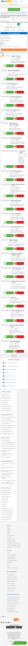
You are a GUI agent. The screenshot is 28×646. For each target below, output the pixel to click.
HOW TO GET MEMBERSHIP (12, 554)
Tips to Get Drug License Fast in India (8, 467)
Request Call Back (21, 642)
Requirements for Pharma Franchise (7, 477)
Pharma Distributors (10, 590)
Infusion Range (5, 502)
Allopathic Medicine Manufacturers (13, 602)
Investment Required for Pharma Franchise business (8, 474)
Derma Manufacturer (6, 423)
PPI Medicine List (5, 500)
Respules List (4, 504)
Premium (19, 27)
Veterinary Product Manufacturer (8, 425)
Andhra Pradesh (20, 30)
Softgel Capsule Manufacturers (12, 600)
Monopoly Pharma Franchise (12, 579)
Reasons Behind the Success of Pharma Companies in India (8, 483)
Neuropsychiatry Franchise (7, 406)
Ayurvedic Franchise (6, 394)
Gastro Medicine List (6, 494)
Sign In (21, 1)
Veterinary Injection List (6, 490)
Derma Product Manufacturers (12, 604)
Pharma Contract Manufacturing (8, 444)
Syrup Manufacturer (6, 429)
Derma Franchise (5, 402)
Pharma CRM (8, 1)
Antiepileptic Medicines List (7, 508)
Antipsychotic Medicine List (7, 492)
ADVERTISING (9, 562)
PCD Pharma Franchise (6, 440)
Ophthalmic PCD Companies (12, 577)
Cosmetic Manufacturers (11, 606)
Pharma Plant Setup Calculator (13, 546)
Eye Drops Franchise (10, 574)
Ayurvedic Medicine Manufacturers (13, 598)
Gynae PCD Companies (11, 581)
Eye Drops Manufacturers (7, 457)
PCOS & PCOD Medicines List (7, 515)
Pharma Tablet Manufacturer (7, 431)
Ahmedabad (6, 30)
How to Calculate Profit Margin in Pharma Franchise (8, 471)
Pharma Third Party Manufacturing (8, 417)
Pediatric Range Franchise (7, 410)
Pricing (3, 1)
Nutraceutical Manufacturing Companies (7, 454)
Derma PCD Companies (11, 585)
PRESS (8, 566)
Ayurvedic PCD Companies (11, 588)
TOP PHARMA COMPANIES (11, 560)
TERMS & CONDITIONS (11, 535)
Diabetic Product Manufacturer (8, 427)
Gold (14, 27)
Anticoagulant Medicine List (7, 517)
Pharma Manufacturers (11, 610)
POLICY (8, 533)
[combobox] (14, 6)
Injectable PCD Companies (11, 575)
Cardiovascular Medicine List (7, 513)
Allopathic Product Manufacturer (8, 421)
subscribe (16, 619)
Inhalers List (4, 506)
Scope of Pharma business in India (8, 480)
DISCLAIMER (9, 537)
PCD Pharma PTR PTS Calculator (13, 543)
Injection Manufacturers (11, 608)
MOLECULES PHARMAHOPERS (12, 567)
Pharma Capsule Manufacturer (8, 433)
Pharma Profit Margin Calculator (14, 545)
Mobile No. (3, 42)
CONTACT (9, 530)
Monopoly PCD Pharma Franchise (8, 446)
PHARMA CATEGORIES (11, 556)
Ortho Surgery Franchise (6, 408)
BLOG (8, 553)
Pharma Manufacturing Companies (8, 448)
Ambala (13, 30)
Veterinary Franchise (6, 400)
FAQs (8, 564)
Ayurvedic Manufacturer (6, 419)
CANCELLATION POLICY (11, 539)
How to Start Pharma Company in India (8, 464)
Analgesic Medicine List (6, 496)
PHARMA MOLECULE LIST (11, 558)
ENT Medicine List (5, 498)
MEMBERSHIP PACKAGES (11, 541)
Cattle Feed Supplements (7, 519)
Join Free (15, 1)
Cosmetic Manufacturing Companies (6, 451)
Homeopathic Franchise (6, 398)
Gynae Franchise (5, 404)
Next (14, 49)
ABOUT (8, 528)
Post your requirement (14, 9)
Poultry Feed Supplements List (8, 510)
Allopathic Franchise (6, 396)
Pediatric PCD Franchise (11, 587)
